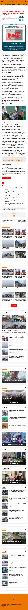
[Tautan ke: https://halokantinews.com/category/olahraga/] (25, 551)
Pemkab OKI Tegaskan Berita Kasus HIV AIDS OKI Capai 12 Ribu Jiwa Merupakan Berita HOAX (14, 209)
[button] (14, 439)
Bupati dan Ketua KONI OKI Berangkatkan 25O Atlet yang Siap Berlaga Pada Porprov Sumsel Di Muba (17, 568)
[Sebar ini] (20, 17)
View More (14, 305)
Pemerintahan (9, 18)
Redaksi (13, 606)
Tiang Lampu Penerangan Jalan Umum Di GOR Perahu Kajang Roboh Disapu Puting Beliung (17, 504)
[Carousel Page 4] (15, 402)
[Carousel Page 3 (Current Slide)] (14, 402)
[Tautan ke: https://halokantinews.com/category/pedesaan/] (25, 450)
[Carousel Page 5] (17, 402)
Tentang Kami (8, 606)
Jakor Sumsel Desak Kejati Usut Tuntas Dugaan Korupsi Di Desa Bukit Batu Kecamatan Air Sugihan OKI (16, 518)
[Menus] (2, 1)
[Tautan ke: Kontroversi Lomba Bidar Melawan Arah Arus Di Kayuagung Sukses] (5, 563)
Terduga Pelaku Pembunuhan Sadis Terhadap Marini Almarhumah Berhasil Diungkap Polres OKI (17, 491)
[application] (14, 439)
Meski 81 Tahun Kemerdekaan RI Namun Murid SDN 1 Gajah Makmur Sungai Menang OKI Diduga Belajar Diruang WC (20, 259)
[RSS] (14, 215)
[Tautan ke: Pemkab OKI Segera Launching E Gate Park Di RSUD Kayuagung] (5, 412)
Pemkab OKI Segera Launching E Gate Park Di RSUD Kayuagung (17, 411)
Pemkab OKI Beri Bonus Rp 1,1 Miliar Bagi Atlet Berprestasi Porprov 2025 (16, 582)
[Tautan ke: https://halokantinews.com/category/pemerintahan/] (25, 312)
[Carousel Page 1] (10, 402)
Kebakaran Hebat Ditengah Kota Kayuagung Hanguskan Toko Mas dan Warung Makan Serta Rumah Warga (7, 237)
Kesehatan (4, 18)
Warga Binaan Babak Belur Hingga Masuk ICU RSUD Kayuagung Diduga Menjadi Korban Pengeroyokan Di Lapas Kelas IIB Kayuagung (20, 248)
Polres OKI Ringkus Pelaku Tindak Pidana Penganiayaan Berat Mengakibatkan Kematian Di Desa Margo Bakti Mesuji (14, 461)
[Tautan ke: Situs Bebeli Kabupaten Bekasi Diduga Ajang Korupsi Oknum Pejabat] (5, 419)
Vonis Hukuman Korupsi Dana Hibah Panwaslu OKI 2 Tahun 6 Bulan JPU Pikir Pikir (17, 498)
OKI (6, 18)
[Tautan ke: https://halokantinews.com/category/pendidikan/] (25, 387)
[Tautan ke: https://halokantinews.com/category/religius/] (25, 529)
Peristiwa (13, 18)
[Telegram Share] (20, 20)
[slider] (13, 444)
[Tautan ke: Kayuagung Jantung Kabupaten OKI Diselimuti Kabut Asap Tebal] (5, 345)
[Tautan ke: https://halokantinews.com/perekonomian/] (25, 468)
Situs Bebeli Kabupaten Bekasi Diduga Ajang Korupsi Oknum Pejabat (17, 418)
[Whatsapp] (22, 20)
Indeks (3, 606)
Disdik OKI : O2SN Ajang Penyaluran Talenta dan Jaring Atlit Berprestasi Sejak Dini (17, 575)
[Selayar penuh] (24, 444)
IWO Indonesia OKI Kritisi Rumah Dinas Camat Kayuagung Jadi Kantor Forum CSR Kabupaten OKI (7, 259)
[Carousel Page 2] (12, 402)
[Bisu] (22, 444)
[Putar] (3, 444)
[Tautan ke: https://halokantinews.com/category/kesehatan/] (25, 368)
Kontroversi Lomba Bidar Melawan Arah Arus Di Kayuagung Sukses (17, 561)
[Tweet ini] (22, 17)
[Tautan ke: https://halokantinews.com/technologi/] (25, 408)
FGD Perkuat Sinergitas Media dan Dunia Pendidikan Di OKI (12, 397)
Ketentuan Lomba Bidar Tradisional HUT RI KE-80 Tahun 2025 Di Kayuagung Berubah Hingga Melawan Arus (17, 555)
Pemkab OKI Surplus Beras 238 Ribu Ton (7, 220)
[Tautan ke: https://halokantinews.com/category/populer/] (25, 487)
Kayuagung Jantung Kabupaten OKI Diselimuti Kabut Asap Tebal (7, 248)
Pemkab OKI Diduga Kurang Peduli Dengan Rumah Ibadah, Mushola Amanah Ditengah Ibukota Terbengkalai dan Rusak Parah (12, 540)
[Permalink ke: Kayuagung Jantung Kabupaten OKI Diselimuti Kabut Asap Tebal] (8, 243)
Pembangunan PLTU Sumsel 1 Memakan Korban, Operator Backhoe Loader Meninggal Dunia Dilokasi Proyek (17, 425)
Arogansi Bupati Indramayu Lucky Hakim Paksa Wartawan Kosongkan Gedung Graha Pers (17, 511)
